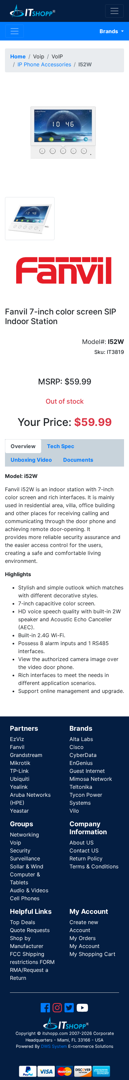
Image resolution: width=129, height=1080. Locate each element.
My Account (84, 946)
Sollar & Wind (26, 866)
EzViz (17, 739)
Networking (24, 834)
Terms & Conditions (93, 866)
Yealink (19, 786)
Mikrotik (20, 763)
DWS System (54, 1046)
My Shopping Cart (92, 954)
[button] (64, 136)
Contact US (84, 850)
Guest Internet (87, 771)
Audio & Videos (29, 890)
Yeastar (19, 810)
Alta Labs (81, 739)
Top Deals (22, 922)
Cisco (76, 747)
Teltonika (80, 786)
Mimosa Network (90, 779)
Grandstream (26, 755)
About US (81, 842)
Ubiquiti (19, 779)
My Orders (82, 938)
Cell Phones (24, 898)
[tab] (23, 446)
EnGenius (81, 763)
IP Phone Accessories (44, 64)
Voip (15, 842)
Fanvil (17, 747)
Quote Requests (30, 930)
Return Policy (86, 858)
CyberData (83, 755)
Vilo (74, 810)
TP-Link (19, 771)
